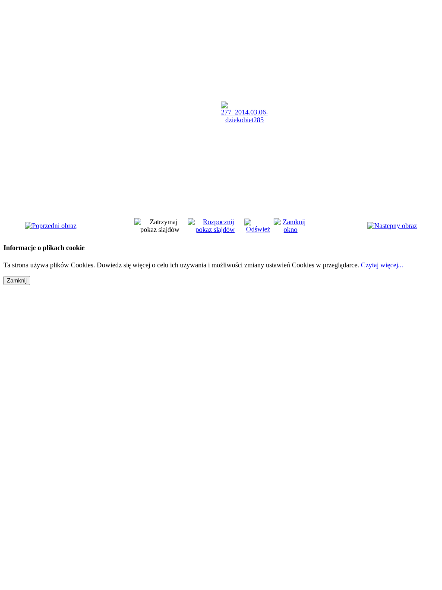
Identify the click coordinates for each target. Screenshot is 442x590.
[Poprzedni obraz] (50, 225)
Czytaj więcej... (382, 265)
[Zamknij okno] (291, 229)
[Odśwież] (258, 229)
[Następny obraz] (392, 225)
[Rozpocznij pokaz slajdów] (215, 229)
